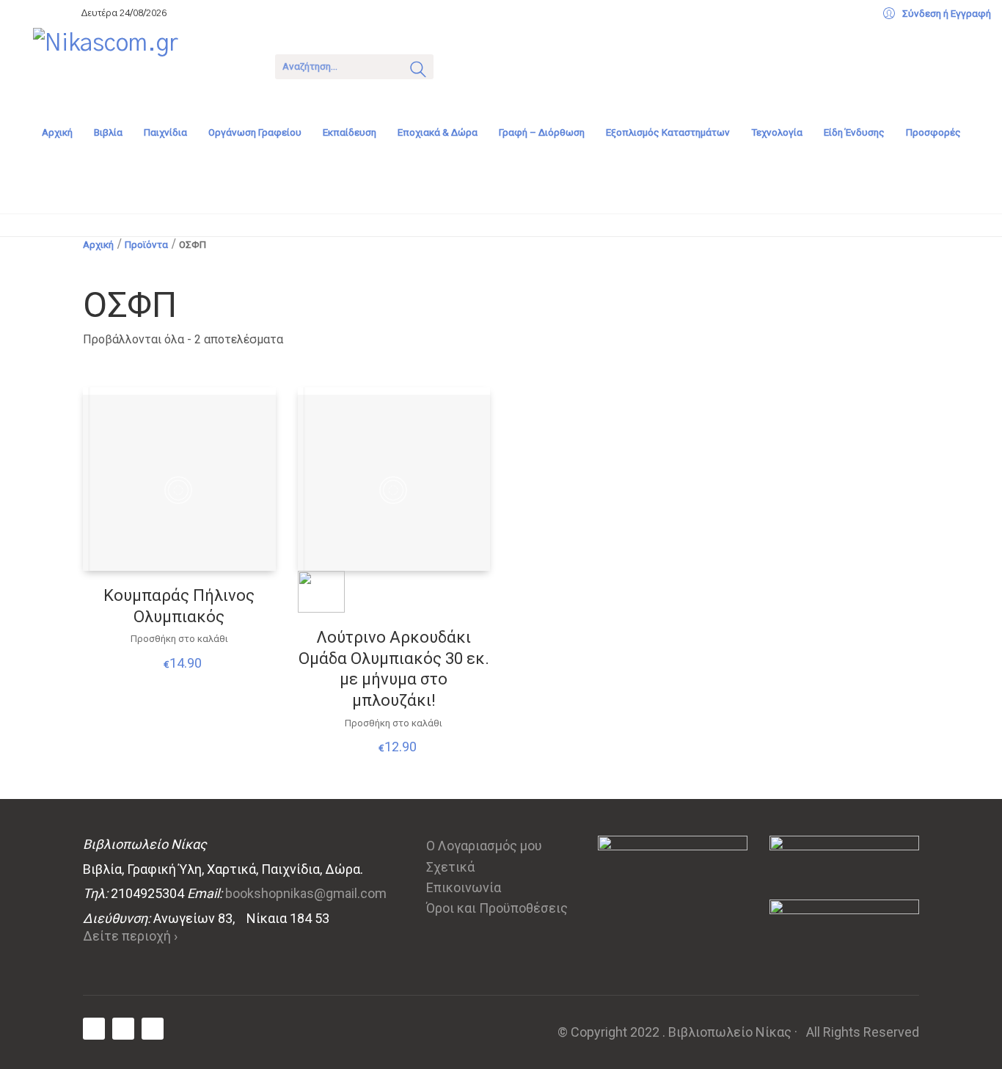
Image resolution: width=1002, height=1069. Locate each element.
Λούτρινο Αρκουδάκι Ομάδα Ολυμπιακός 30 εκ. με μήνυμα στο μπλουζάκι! (394, 668)
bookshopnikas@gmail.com (306, 893)
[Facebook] (94, 1029)
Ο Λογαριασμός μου (484, 845)
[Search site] (418, 71)
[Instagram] (153, 1029)
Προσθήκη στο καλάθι (179, 638)
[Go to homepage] (143, 65)
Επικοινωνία (463, 887)
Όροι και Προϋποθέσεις (497, 908)
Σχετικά (450, 867)
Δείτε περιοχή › (130, 936)
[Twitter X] (123, 1029)
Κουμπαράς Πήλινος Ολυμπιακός (179, 606)
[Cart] (464, 65)
